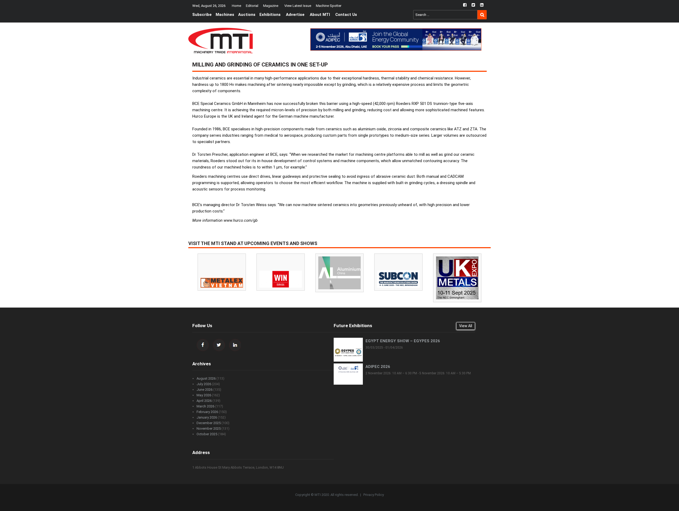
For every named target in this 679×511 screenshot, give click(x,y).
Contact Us (346, 14)
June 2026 (204, 390)
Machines (225, 14)
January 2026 (207, 417)
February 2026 (207, 412)
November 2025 (209, 428)
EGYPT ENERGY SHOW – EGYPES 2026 (402, 341)
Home (236, 6)
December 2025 (209, 423)
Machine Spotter (328, 6)
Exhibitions (270, 14)
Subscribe (202, 14)
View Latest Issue (297, 6)
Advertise (295, 14)
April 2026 (204, 401)
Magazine (270, 6)
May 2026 (204, 395)
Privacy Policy (373, 495)
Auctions (246, 14)
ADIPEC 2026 (377, 366)
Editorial (252, 6)
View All (465, 326)
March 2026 (205, 406)
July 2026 (204, 384)
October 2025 (207, 434)
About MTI (320, 14)
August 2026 (206, 378)
